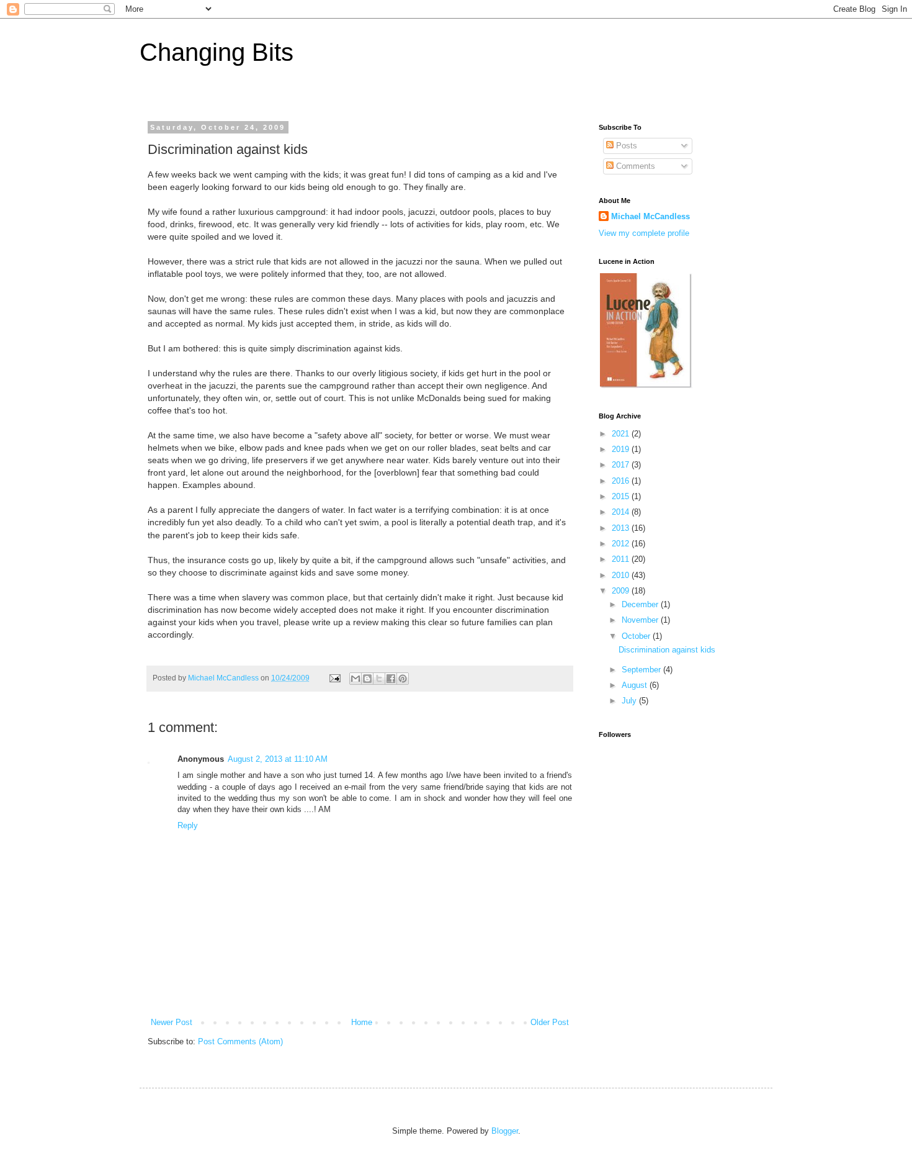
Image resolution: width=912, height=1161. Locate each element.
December (641, 604)
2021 (622, 433)
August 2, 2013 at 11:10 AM (278, 759)
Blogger (504, 1131)
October (637, 636)
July (630, 700)
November (641, 620)
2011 (622, 559)
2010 (622, 575)
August (636, 685)
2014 (622, 512)
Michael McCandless (650, 216)
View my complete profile (644, 233)
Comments (634, 166)
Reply (187, 825)
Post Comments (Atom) (240, 1041)
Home (361, 1022)
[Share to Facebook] (391, 678)
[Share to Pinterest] (402, 678)
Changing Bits (216, 52)
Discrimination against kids (667, 649)
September (642, 669)
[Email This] (355, 678)
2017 (622, 464)
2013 (622, 528)
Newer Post (171, 1022)
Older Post (549, 1022)
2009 (622, 590)
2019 (622, 449)
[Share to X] (379, 678)
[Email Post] (334, 678)
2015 (622, 496)
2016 (622, 481)
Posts (625, 145)
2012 (622, 543)
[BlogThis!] (367, 678)
